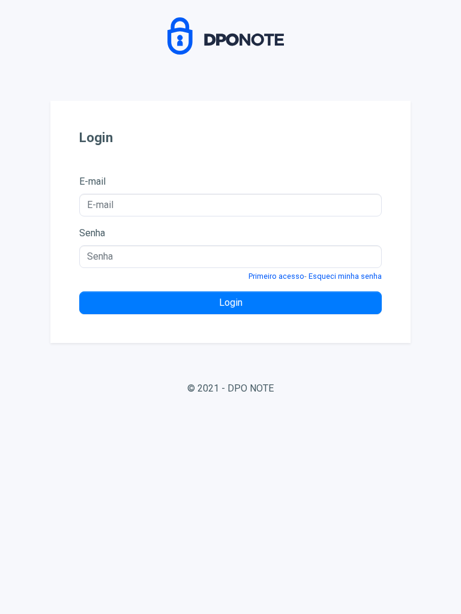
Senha (92, 233)
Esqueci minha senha (345, 276)
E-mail (92, 181)
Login (231, 302)
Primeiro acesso (276, 276)
